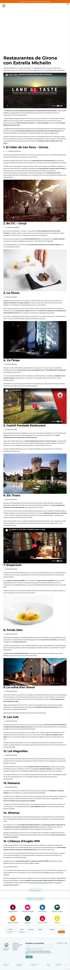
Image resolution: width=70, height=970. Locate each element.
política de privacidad (37, 949)
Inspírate (15, 948)
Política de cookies (6, 965)
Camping (52, 929)
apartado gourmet (49, 872)
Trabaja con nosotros (59, 965)
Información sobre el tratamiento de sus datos (38, 954)
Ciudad (40, 929)
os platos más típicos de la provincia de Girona (39, 882)
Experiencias (16, 946)
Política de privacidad (19, 965)
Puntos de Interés (17, 945)
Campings (15, 943)
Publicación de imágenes (35, 965)
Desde (11, 929)
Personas (31, 929)
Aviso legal (48, 965)
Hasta (22, 929)
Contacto (15, 949)
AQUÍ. (48, 1)
